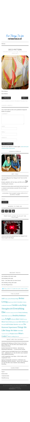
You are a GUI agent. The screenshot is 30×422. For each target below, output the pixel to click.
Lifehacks (13, 319)
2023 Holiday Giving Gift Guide (9, 282)
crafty (20, 305)
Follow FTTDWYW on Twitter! (15, 288)
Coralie (15, 305)
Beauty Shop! (14, 298)
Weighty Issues (14, 333)
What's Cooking (11, 336)
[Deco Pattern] (15, 72)
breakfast (20, 302)
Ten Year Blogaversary (7, 284)
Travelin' (20, 330)
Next (24, 98)
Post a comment (5, 101)
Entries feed (4, 373)
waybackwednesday (5, 333)
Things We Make (11, 330)
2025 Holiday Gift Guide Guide (9, 276)
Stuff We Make (9, 324)
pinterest (14, 321)
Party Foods (9, 322)
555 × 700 (18, 51)
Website (4, 137)
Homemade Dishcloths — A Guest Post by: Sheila (13, 349)
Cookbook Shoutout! (6, 305)
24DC (3, 298)
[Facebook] (6, 211)
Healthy (15, 316)
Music (3, 322)
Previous (6, 98)
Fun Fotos (16, 312)
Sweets (16, 324)
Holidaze (22, 315)
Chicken (24, 302)
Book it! (16, 302)
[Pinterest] (10, 211)
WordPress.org (5, 377)
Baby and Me (8, 298)
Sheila (17, 321)
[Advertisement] (15, 16)
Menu (3, 43)
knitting (3, 319)
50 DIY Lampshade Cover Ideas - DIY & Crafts (12, 356)
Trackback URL (23, 101)
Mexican (25, 319)
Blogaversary (11, 302)
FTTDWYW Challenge (10, 312)
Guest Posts (4, 315)
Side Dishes (22, 322)
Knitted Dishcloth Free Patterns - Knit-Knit (12, 348)
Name (4, 126)
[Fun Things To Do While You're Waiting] (15, 37)
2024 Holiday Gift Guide (7, 278)
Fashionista (12, 388)
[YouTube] (13, 211)
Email (4, 131)
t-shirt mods (20, 324)
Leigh (8, 319)
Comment (5, 113)
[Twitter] (3, 211)
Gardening (24, 312)
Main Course (20, 319)
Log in (3, 371)
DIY (11, 309)
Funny (20, 312)
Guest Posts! (10, 315)
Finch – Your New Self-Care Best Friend (11, 280)
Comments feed (5, 375)
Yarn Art (17, 336)
